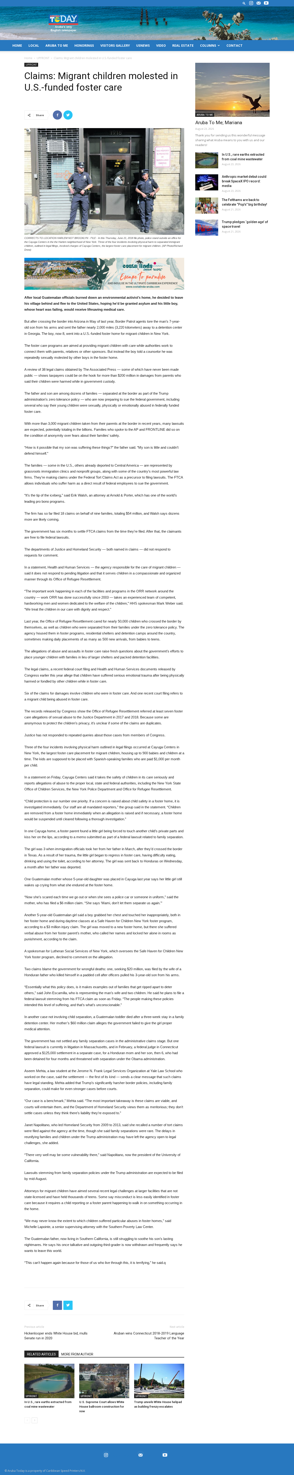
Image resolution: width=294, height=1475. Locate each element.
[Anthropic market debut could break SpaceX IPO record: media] (206, 182)
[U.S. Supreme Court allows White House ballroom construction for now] (104, 1381)
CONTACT (234, 45)
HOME (17, 45)
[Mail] (258, 3)
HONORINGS (84, 45)
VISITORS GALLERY (115, 45)
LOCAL (33, 45)
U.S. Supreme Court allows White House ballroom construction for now (101, 1406)
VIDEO (161, 45)
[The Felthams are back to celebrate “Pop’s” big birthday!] (206, 206)
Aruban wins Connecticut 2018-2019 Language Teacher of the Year (149, 1335)
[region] (104, 274)
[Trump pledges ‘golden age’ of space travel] (206, 228)
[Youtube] (266, 3)
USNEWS (143, 45)
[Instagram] (251, 3)
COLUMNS (208, 45)
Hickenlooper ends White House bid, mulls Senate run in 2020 (56, 1335)
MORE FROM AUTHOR (77, 1354)
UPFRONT (43, 58)
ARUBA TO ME (56, 45)
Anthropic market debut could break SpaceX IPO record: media (244, 181)
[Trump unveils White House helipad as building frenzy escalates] (159, 1381)
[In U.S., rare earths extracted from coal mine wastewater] (49, 1381)
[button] (244, 3)
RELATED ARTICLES (41, 1354)
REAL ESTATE (183, 45)
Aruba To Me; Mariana (218, 122)
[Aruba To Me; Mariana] (232, 90)
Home (28, 58)
